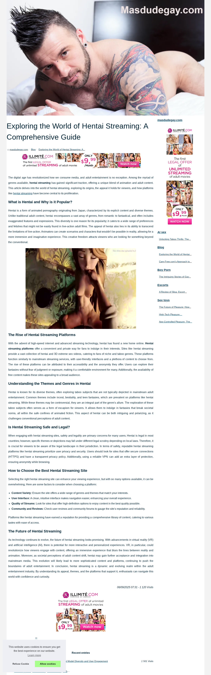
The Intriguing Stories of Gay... (175, 276)
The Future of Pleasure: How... (175, 307)
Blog (33, 149)
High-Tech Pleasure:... (170, 314)
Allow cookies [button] (48, 663)
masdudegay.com (19, 149)
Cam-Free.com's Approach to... (175, 261)
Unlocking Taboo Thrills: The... (175, 239)
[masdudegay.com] (105, 58)
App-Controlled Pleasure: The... (175, 321)
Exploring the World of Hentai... (175, 254)
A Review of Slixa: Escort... (173, 292)
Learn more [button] (34, 655)
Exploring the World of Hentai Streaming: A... (62, 149)
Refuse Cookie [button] (21, 663)
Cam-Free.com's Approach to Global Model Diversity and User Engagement (68, 661)
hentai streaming (22, 193)
